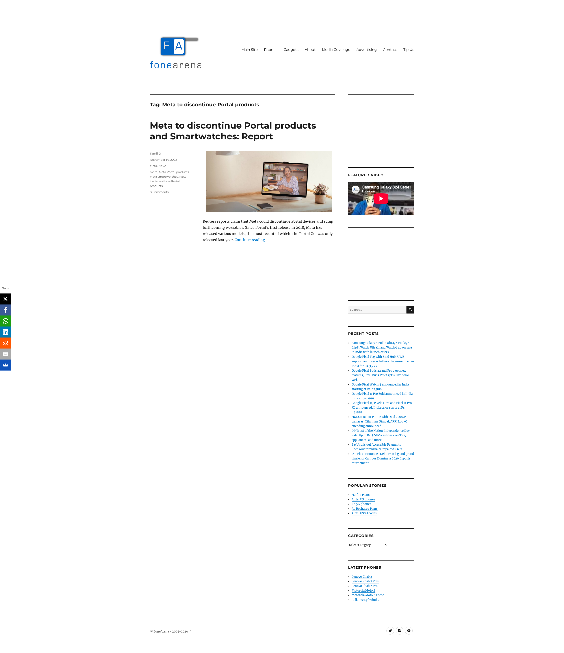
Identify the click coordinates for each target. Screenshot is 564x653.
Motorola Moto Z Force (368, 595)
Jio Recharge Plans (365, 509)
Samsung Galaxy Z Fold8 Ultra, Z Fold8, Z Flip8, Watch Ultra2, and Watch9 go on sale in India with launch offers (382, 347)
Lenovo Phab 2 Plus (365, 581)
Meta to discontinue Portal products (168, 181)
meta (154, 172)
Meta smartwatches (164, 176)
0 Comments (159, 192)
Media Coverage (336, 50)
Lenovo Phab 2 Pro (365, 586)
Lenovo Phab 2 (362, 577)
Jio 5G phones (361, 504)
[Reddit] (5, 343)
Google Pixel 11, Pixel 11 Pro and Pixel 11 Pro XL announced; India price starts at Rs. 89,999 (382, 407)
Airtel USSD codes (364, 513)
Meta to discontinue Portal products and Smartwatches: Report (233, 131)
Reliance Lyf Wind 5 (365, 600)
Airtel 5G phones (363, 499)
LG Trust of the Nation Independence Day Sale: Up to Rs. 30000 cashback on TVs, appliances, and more (381, 435)
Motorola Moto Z (363, 590)
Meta (153, 166)
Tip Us (408, 50)
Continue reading (250, 240)
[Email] (5, 354)
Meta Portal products (174, 172)
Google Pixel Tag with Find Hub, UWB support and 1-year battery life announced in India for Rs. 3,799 (383, 361)
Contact (390, 50)
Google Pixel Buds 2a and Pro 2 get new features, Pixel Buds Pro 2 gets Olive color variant (380, 375)
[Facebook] (5, 309)
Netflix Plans (361, 495)
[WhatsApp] (5, 320)
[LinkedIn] (5, 332)
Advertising (366, 50)
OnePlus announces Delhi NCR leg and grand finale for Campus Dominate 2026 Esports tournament (383, 458)
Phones (270, 50)
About (310, 50)
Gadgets (291, 50)
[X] (5, 298)
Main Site (249, 50)
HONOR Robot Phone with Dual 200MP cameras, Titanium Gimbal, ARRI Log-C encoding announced (379, 421)
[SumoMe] (5, 365)
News (162, 166)
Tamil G (155, 153)
